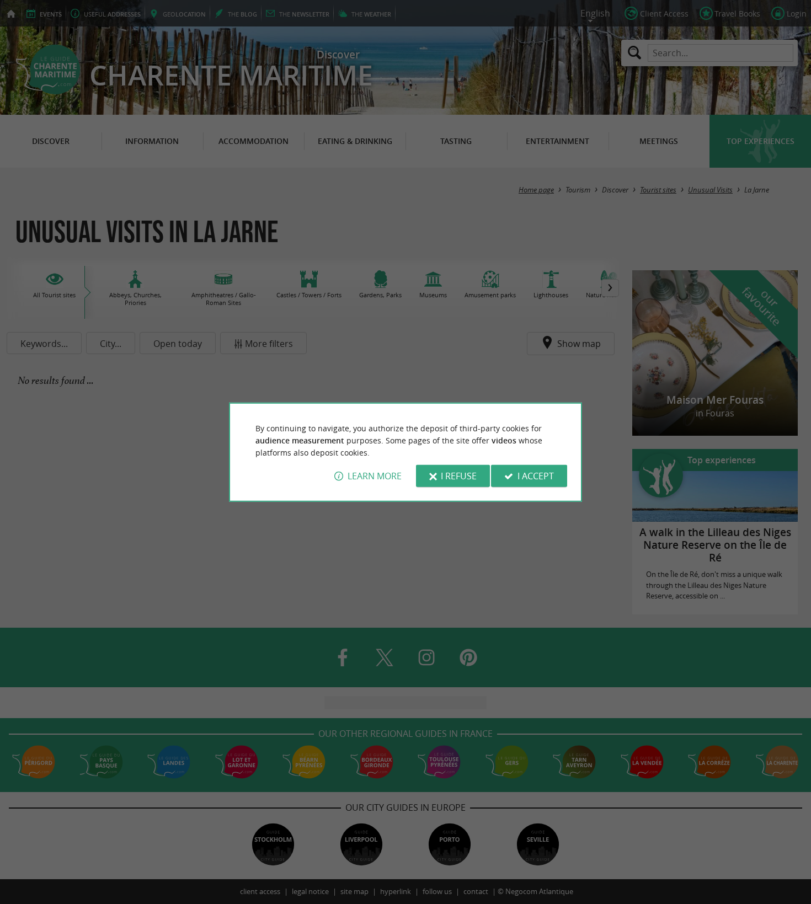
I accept (535, 476)
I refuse (459, 476)
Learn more (375, 476)
